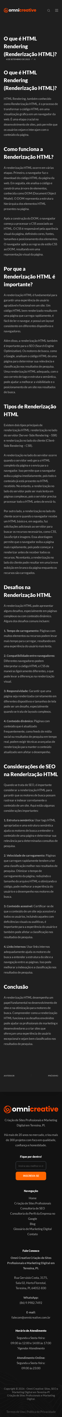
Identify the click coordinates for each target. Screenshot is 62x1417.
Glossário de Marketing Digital (32, 1229)
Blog (32, 1224)
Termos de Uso (15, 1412)
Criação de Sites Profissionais (32, 1203)
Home (33, 1198)
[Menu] (56, 10)
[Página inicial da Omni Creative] (20, 10)
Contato (32, 1234)
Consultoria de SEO (32, 1208)
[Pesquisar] (48, 10)
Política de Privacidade (41, 1412)
